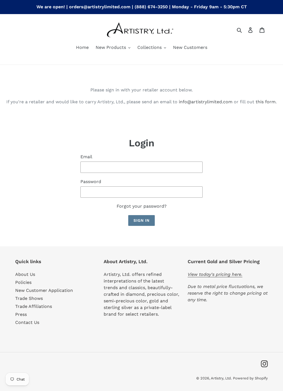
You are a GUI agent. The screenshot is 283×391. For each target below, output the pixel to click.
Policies (23, 282)
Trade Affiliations (33, 306)
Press (21, 314)
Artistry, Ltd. (221, 378)
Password (90, 181)
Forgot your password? (142, 206)
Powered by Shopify (250, 378)
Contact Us (27, 322)
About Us (25, 274)
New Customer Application (44, 290)
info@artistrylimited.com (205, 101)
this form (266, 101)
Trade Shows (29, 298)
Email (86, 156)
